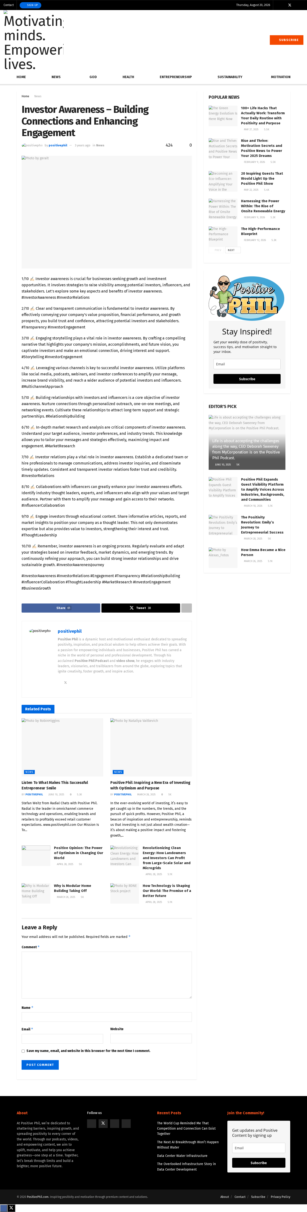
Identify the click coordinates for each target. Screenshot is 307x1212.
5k (169, 794)
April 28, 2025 (64, 864)
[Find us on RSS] (302, 5)
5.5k (266, 129)
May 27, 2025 (251, 129)
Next (232, 250)
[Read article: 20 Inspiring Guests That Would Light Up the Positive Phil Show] (223, 181)
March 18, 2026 (252, 505)
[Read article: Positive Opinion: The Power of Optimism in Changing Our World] (36, 855)
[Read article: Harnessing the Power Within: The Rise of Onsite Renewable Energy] (223, 209)
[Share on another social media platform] (186, 608)
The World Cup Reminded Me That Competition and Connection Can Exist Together (186, 1128)
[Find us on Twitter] (289, 5)
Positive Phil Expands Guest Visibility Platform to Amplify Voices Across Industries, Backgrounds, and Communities (262, 489)
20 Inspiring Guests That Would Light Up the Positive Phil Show (262, 178)
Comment (31, 947)
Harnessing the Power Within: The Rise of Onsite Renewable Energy (263, 206)
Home (21, 77)
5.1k (169, 874)
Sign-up (32, 5)
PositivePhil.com (37, 1197)
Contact (9, 5)
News (56, 77)
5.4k (266, 189)
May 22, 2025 (251, 189)
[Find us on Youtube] (296, 5)
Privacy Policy (280, 1197)
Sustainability (230, 77)
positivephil (58, 145)
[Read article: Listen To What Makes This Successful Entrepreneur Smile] (62, 747)
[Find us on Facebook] (283, 5)
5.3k (79, 794)
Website (117, 1029)
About (224, 1197)
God (93, 77)
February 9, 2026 (254, 162)
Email (27, 1029)
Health (128, 77)
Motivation (280, 77)
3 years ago (82, 145)
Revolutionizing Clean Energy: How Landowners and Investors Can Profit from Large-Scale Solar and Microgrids (166, 858)
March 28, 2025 (146, 794)
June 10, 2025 (56, 794)
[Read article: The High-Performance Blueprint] (223, 236)
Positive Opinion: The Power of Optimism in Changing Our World (78, 853)
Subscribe (288, 40)
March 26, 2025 (65, 897)
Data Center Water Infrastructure (182, 1156)
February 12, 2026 (254, 240)
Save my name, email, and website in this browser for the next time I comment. (88, 1051)
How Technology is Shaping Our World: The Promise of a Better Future (167, 891)
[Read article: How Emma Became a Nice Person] (223, 557)
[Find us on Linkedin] (126, 1123)
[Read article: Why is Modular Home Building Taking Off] (36, 893)
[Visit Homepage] (34, 40)
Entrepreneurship (176, 77)
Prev (217, 250)
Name (28, 1007)
